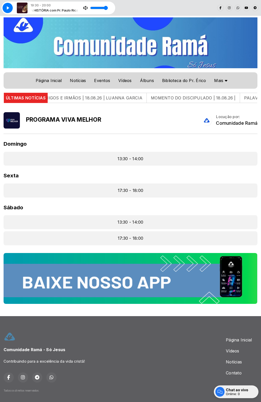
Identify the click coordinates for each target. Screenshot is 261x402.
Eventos (102, 80)
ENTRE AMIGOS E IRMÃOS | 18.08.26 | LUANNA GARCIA (74, 97)
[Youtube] (246, 8)
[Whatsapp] (237, 8)
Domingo (15, 144)
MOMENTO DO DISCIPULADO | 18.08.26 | (183, 97)
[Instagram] (229, 8)
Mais (219, 80)
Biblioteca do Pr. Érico (184, 80)
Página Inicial (49, 80)
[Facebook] (220, 8)
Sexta (11, 175)
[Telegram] (255, 8)
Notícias (78, 80)
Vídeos (125, 80)
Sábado (13, 207)
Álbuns (147, 80)
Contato (234, 372)
